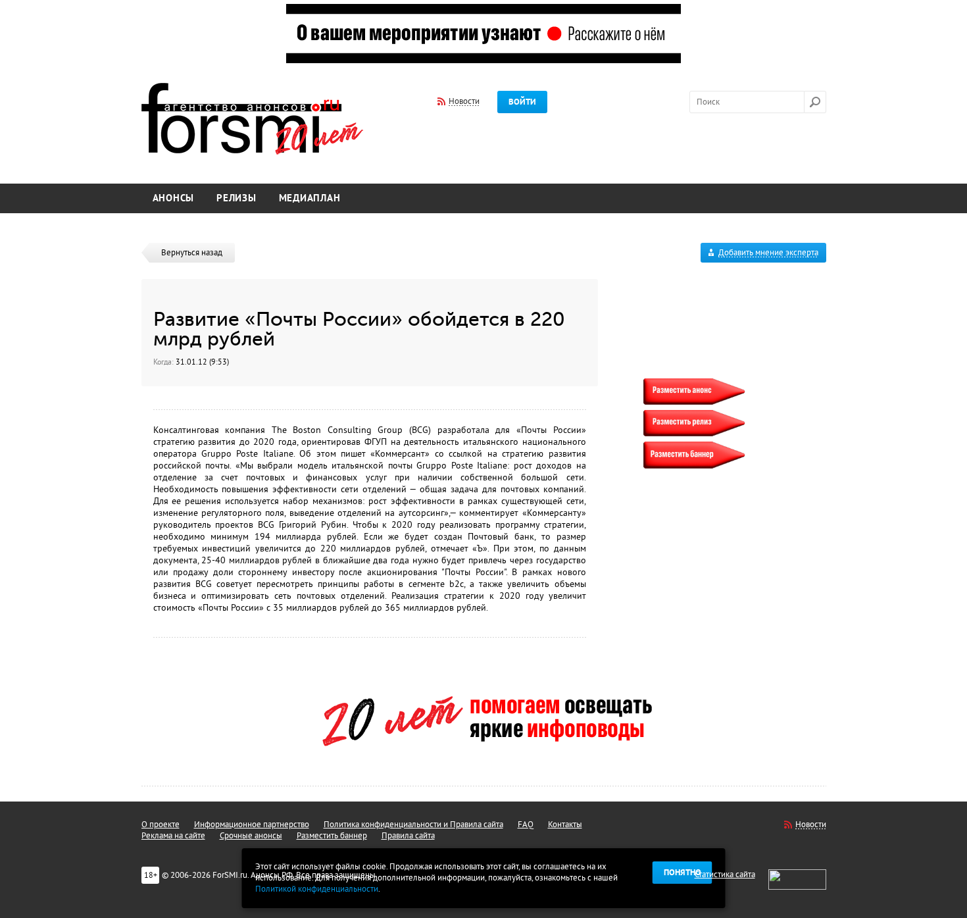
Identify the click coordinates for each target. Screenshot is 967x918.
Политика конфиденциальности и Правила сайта (413, 824)
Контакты (565, 824)
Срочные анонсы (251, 835)
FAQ (525, 824)
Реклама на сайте (173, 835)
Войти (522, 102)
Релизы (236, 198)
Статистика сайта (725, 874)
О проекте (160, 824)
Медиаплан (310, 198)
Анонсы (174, 198)
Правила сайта (408, 835)
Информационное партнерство (251, 824)
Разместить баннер (332, 835)
